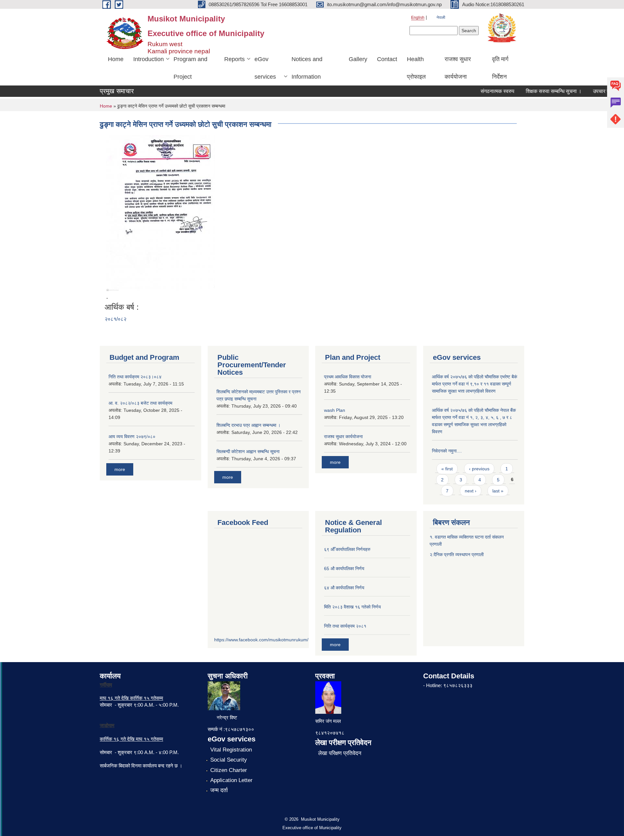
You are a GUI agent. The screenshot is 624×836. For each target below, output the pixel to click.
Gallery (358, 59)
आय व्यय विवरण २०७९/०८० (132, 436)
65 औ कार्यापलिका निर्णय (344, 568)
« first (447, 468)
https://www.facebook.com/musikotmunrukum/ (261, 639)
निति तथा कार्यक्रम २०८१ (345, 626)
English (417, 17)
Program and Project (190, 68)
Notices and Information (307, 68)
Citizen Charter (228, 770)
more (119, 469)
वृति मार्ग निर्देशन (500, 68)
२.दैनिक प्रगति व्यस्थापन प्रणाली (457, 554)
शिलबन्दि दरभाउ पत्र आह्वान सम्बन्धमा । (248, 425)
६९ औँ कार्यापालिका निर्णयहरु (347, 549)
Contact (387, 59)
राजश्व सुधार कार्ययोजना (458, 68)
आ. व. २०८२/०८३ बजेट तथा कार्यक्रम (140, 403)
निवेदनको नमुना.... (447, 450)
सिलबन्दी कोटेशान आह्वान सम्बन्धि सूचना (248, 451)
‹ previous (479, 468)
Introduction (148, 59)
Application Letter (231, 780)
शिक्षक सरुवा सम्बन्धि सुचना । (545, 91)
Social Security (228, 760)
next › (470, 490)
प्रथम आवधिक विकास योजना (347, 376)
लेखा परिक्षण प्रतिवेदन (339, 753)
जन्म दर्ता (219, 790)
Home (116, 59)
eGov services (265, 68)
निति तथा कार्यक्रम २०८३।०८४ (135, 376)
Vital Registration (231, 750)
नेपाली (440, 17)
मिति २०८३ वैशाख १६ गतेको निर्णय (352, 606)
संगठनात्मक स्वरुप (489, 91)
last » (497, 490)
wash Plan (334, 410)
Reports (234, 59)
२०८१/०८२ (115, 319)
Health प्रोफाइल (416, 68)
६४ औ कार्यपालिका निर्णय (344, 587)
